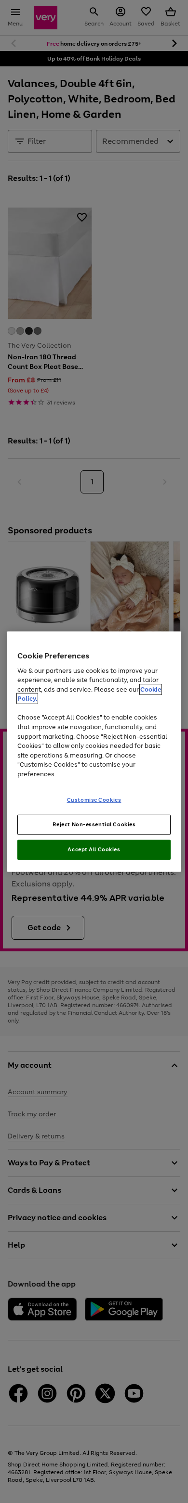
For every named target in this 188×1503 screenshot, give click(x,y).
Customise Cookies (94, 800)
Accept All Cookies (93, 849)
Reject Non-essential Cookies (94, 824)
